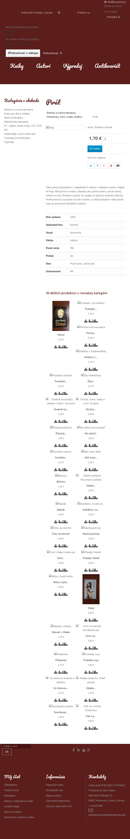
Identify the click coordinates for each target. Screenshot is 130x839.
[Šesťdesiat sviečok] (61, 706)
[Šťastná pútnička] (61, 427)
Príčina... (91, 333)
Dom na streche (61, 533)
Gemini (74, 224)
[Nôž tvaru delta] (91, 452)
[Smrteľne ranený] (61, 452)
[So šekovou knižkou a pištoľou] (61, 680)
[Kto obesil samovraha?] (91, 427)
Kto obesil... (91, 433)
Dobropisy (9, 795)
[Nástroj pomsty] (91, 528)
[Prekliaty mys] (91, 654)
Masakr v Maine (61, 632)
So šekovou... (61, 688)
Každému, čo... (91, 509)
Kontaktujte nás (54, 790)
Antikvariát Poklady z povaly (36, 12)
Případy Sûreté (91, 558)
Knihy (17, 65)
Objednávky (10, 784)
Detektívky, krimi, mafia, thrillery (64, 116)
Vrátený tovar (11, 790)
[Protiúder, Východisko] (91, 303)
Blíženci (61, 481)
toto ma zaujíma (96, 157)
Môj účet (12, 776)
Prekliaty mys (91, 660)
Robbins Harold (103, 127)
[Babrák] (61, 504)
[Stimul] (61, 316)
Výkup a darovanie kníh (59, 806)
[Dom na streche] (61, 528)
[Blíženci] (61, 476)
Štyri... (91, 381)
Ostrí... (61, 558)
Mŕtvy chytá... (61, 582)
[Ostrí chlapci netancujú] (61, 552)
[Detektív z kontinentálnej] (91, 351)
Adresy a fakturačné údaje (18, 801)
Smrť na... (91, 636)
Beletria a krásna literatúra (18, 109)
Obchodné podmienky (58, 800)
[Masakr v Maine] (61, 626)
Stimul (60, 334)
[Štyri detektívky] (91, 375)
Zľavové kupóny (13, 811)
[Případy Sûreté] (91, 552)
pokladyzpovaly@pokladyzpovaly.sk (109, 814)
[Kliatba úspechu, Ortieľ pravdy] (91, 680)
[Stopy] (91, 589)
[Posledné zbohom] (61, 375)
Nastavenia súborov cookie (19, 817)
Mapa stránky (53, 795)
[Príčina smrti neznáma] (91, 327)
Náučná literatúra (13, 117)
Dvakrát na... (61, 409)
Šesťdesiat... (61, 712)
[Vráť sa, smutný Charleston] (91, 708)
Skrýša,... (91, 409)
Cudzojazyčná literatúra (17, 137)
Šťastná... (61, 433)
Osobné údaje (11, 806)
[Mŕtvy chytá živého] (61, 576)
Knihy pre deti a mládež (17, 113)
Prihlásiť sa (83, 12)
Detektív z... (91, 357)
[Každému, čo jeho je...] (91, 504)
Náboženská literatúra (16, 121)
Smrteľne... (61, 457)
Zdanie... (91, 485)
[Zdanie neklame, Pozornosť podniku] (91, 478)
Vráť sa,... (91, 716)
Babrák (61, 509)
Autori (43, 65)
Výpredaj (72, 65)
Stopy (91, 608)
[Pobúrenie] (61, 654)
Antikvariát (107, 65)
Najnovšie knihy (54, 784)
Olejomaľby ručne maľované (19, 133)
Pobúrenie (61, 660)
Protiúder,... (91, 308)
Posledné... (61, 381)
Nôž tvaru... (91, 457)
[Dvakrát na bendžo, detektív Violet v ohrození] (61, 401)
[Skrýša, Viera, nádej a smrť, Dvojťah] (91, 401)
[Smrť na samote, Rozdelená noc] (91, 628)
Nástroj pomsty (91, 533)
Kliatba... (91, 688)
